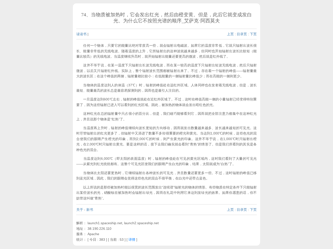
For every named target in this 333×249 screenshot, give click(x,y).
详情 (131, 239)
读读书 (81, 34)
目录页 (242, 34)
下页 (253, 34)
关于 (79, 210)
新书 (89, 210)
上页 (230, 34)
